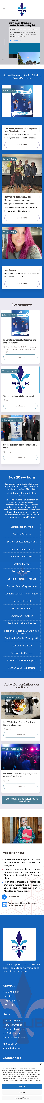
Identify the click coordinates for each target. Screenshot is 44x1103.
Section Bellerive (22, 534)
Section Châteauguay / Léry (22, 541)
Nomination (10, 270)
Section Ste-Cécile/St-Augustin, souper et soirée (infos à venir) (20, 775)
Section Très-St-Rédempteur (22, 660)
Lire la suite (20, 357)
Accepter (22, 1086)
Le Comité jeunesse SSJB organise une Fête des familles (20, 130)
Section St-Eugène (22, 608)
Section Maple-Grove (22, 556)
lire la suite (15, 40)
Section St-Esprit (22, 601)
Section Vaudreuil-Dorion (22, 667)
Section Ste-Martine (22, 653)
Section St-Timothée (22, 615)
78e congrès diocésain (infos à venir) (18, 396)
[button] (41, 1065)
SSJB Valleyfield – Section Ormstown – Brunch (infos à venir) (19, 724)
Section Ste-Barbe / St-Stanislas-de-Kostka (21, 631)
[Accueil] (19, 944)
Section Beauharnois (22, 526)
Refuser (22, 1092)
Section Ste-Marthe (21, 645)
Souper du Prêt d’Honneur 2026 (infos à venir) (20, 446)
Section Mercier (21, 563)
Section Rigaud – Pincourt (22, 578)
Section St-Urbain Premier (22, 623)
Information (13, 897)
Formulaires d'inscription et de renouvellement (22, 904)
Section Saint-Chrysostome (22, 586)
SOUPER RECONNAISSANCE (17, 197)
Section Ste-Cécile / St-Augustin (22, 638)
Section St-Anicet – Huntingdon (22, 593)
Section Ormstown (22, 571)
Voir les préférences (22, 1098)
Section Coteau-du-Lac (22, 549)
